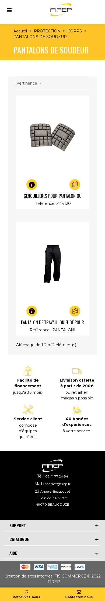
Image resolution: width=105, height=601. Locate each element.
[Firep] (60, 10)
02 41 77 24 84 (56, 476)
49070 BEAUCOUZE (52, 504)
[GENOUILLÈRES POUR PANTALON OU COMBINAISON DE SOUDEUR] (52, 137)
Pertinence (27, 83)
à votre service (76, 431)
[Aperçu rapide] (38, 184)
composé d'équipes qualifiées (28, 431)
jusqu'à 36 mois (27, 392)
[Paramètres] (9, 10)
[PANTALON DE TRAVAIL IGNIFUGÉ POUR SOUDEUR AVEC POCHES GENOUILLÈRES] (52, 264)
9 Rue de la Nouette (53, 498)
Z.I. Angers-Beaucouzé (52, 491)
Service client (28, 418)
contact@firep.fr (58, 484)
